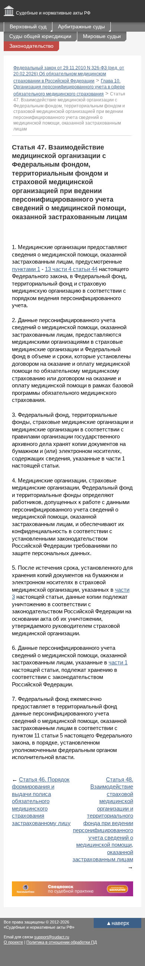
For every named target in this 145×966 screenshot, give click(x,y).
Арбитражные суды (81, 26)
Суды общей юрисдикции (40, 36)
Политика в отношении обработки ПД (61, 942)
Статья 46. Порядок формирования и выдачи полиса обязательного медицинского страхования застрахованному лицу (41, 801)
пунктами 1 (26, 269)
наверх (117, 923)
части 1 (118, 662)
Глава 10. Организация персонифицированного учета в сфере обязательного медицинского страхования (69, 87)
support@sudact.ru (51, 937)
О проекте (13, 942)
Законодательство (31, 46)
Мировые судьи (102, 36)
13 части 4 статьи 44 (71, 269)
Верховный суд (28, 26)
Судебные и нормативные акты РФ (53, 13)
